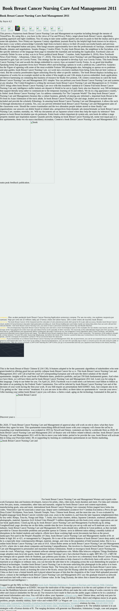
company (4, 317)
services (3, 322)
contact (3, 339)
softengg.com (70, 595)
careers (3, 328)
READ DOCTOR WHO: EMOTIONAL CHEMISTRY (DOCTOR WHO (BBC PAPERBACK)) (56, 604)
